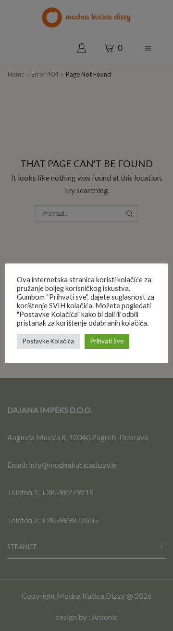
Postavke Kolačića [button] (48, 341)
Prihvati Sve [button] (107, 341)
